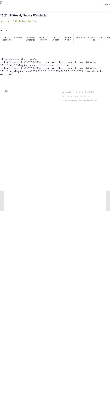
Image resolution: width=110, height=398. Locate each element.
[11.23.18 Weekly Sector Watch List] (2, 201)
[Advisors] (22, 8)
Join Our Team (14, 335)
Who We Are (13, 344)
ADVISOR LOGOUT (15, 310)
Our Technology (15, 352)
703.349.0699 (75, 135)
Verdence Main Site (16, 318)
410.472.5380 (75, 121)
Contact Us (13, 378)
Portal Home (13, 327)
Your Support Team (17, 369)
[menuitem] (104, 4)
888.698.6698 (98, 121)
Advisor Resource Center (20, 361)
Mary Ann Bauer (30, 21)
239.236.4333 (75, 148)
